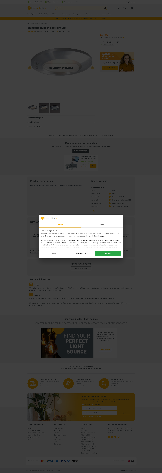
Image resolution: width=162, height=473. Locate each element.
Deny (54, 253)
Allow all (108, 253)
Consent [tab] (60, 224)
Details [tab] (102, 224)
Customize (79, 253)
